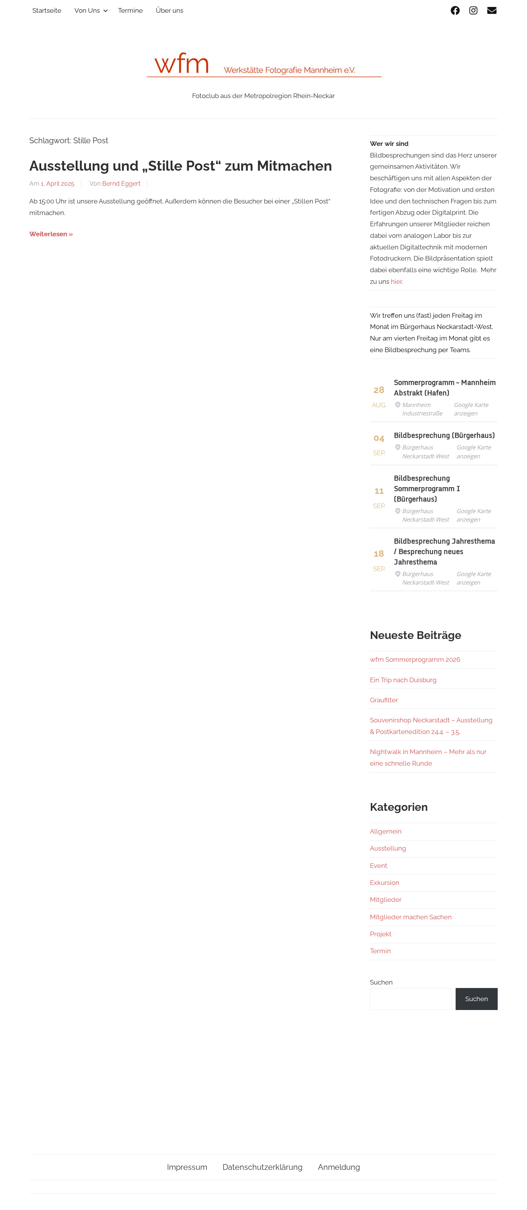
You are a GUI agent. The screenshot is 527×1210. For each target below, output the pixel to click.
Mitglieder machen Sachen (411, 917)
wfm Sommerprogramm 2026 (415, 659)
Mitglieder (386, 899)
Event (378, 865)
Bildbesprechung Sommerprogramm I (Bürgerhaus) (427, 488)
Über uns (169, 10)
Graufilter (384, 700)
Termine (130, 10)
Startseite (46, 10)
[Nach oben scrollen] (513, 1196)
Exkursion (384, 882)
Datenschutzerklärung (262, 1167)
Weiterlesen (48, 234)
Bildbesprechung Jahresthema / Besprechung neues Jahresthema (444, 551)
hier (396, 281)
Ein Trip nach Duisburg (403, 680)
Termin (380, 951)
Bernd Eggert (121, 183)
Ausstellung (388, 848)
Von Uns (87, 10)
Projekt (381, 934)
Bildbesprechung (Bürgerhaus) (444, 435)
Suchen (381, 982)
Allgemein (386, 831)
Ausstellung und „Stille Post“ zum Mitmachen (180, 166)
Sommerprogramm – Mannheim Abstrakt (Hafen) (445, 387)
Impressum (187, 1167)
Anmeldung (339, 1167)
